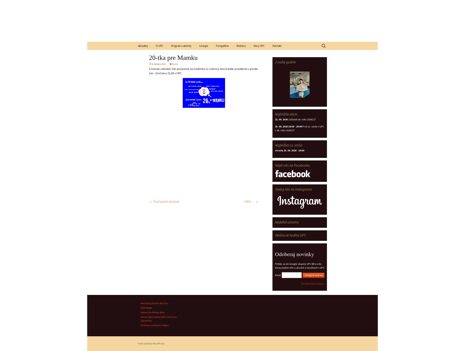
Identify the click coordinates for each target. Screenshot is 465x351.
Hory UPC (259, 46)
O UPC (159, 46)
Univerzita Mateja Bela (153, 312)
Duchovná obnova (164, 201)
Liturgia (203, 46)
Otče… (251, 201)
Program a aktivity (181, 46)
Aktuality (143, 46)
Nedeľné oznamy (287, 222)
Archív (175, 64)
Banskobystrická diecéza (154, 303)
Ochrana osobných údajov (155, 325)
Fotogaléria (222, 46)
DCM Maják (146, 307)
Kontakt (277, 46)
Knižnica (241, 46)
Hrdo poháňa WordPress (151, 343)
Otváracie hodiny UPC (290, 235)
